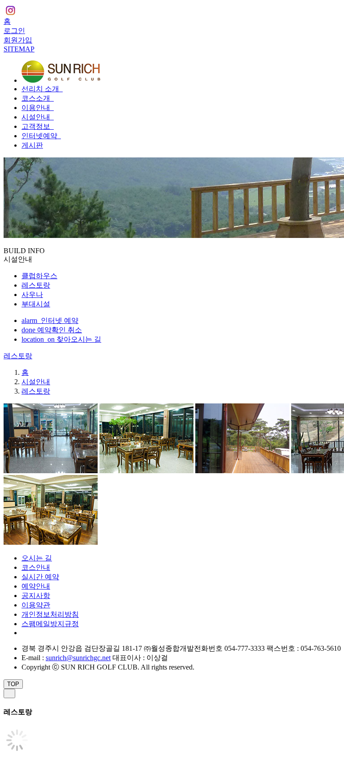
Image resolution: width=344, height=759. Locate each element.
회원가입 (18, 40)
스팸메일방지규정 (50, 624)
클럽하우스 (39, 276)
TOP (13, 684)
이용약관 (36, 605)
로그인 (14, 30)
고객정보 (37, 126)
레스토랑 (36, 285)
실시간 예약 (40, 577)
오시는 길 (37, 558)
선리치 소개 (41, 89)
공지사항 (36, 595)
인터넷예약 (40, 136)
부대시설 (36, 304)
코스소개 (37, 98)
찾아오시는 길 (61, 339)
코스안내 (36, 567)
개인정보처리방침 (50, 614)
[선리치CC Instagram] (10, 12)
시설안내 (37, 117)
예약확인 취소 (52, 330)
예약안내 (36, 586)
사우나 (32, 294)
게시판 (32, 145)
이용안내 (37, 107)
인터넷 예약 (50, 320)
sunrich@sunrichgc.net (78, 657)
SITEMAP (19, 49)
